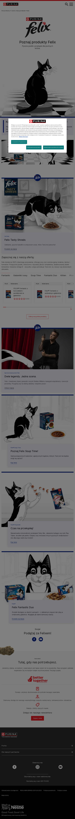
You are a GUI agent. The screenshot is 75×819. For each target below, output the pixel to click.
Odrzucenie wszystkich (34, 147)
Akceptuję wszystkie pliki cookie (53, 147)
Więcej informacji (23, 136)
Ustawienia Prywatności (19, 142)
